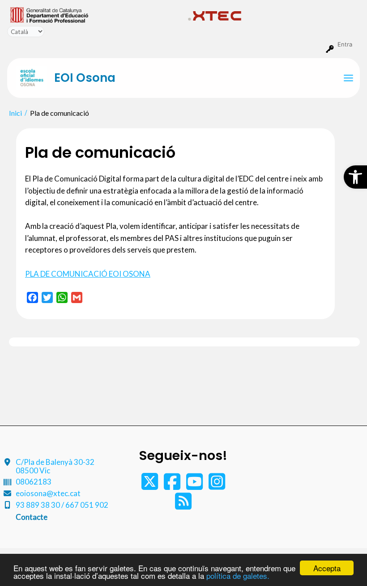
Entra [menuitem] (344, 44)
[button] (355, 177)
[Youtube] (195, 486)
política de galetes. (237, 575)
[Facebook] (173, 486)
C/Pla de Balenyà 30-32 (55, 466)
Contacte (31, 517)
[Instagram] (216, 486)
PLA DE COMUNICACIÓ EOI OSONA (87, 273)
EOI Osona (84, 78)
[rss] (183, 505)
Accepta (327, 567)
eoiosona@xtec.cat (48, 493)
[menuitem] (95, 14)
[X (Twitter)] (150, 486)
